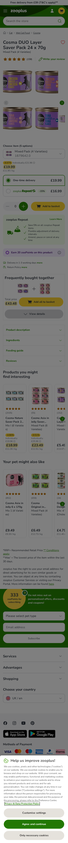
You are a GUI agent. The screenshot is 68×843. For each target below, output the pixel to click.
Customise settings (34, 813)
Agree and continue (34, 824)
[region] (34, 799)
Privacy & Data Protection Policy (22, 803)
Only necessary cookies (34, 835)
